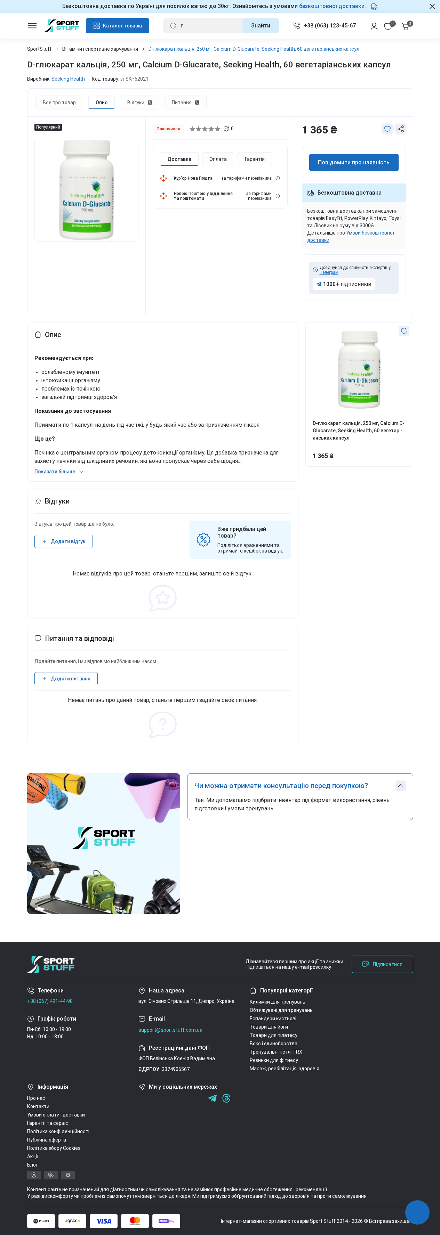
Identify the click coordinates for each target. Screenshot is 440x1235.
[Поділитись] (400, 129)
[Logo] (62, 25)
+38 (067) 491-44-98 (50, 1001)
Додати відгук (68, 541)
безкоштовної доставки (332, 6)
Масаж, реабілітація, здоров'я (284, 1068)
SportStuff (39, 49)
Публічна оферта (46, 1140)
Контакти (38, 1106)
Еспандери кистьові (273, 1018)
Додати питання (70, 678)
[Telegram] (198, 1098)
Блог (32, 1165)
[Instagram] (156, 1098)
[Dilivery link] (277, 178)
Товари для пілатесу (273, 1035)
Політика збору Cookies (54, 1148)
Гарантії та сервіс (47, 1123)
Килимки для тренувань (277, 1002)
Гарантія (255, 159)
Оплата (218, 159)
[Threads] (226, 1098)
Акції (32, 1156)
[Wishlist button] (387, 129)
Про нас (36, 1098)
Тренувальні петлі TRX (276, 1052)
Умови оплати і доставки (56, 1115)
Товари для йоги (269, 1027)
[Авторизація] (374, 26)
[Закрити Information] (432, 6)
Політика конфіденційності (58, 1131)
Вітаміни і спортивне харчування (100, 49)
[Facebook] (142, 1098)
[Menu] (32, 26)
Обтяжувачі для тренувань (281, 1010)
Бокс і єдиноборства (273, 1043)
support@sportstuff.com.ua (170, 1030)
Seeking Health (68, 79)
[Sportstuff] (50, 964)
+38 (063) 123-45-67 (330, 25)
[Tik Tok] (184, 1098)
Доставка (179, 159)
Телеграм (329, 272)
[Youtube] (170, 1098)
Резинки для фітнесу (274, 1060)
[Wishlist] (404, 331)
